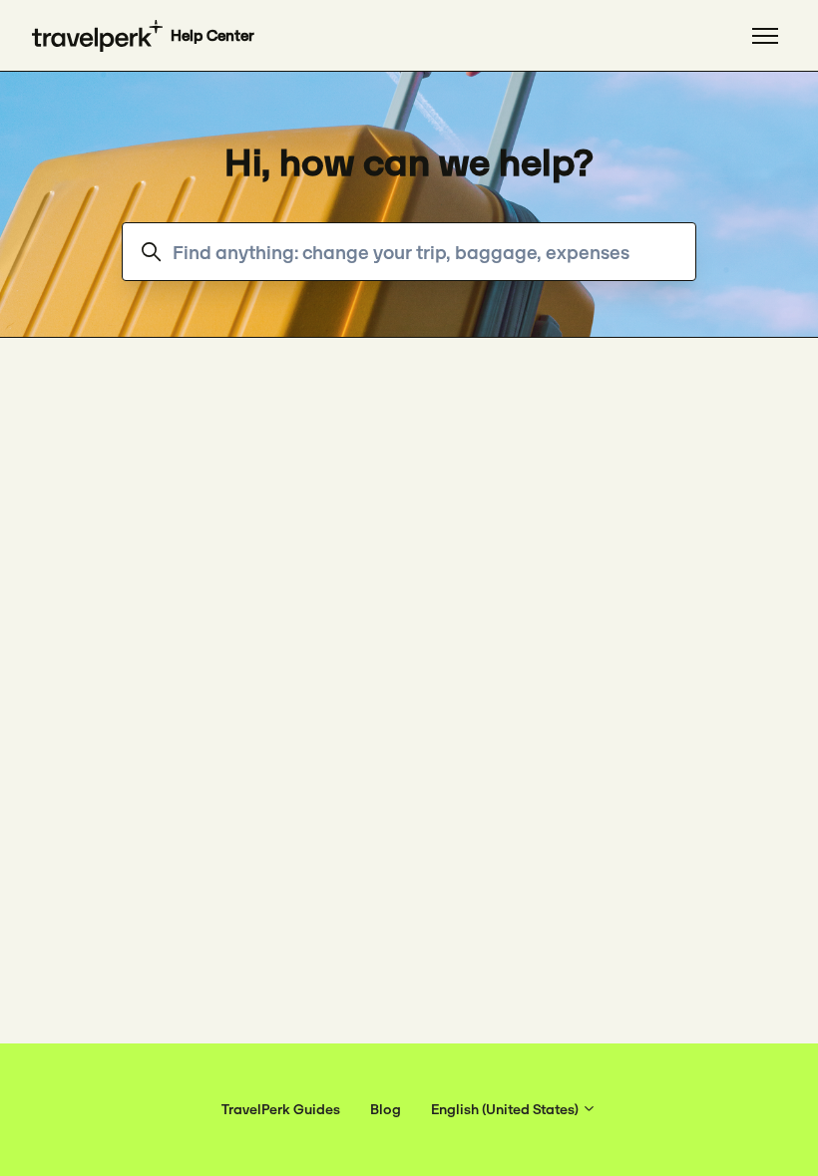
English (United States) (506, 1109)
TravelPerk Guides (280, 1109)
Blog (385, 1109)
